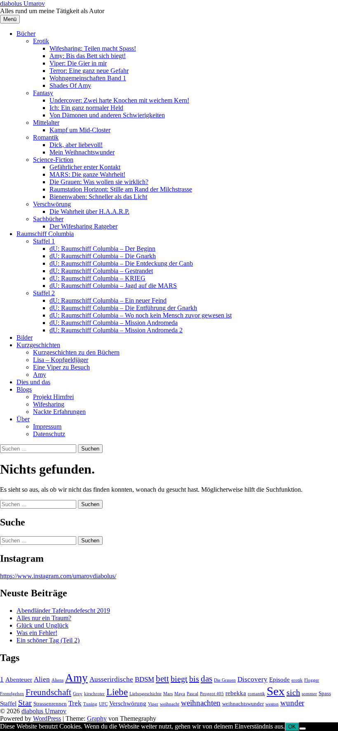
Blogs (24, 389)
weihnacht (169, 704)
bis (194, 678)
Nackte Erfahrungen (59, 411)
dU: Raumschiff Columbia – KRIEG (97, 278)
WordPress (47, 718)
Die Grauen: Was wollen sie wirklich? (98, 181)
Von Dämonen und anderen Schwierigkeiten (107, 115)
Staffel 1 (44, 241)
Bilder (24, 337)
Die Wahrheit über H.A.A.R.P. (89, 211)
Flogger (311, 680)
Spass (325, 693)
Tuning (90, 704)
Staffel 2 (44, 293)
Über (23, 419)
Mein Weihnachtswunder (82, 152)
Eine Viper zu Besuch (61, 367)
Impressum (47, 426)
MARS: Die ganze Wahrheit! (87, 174)
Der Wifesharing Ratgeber (83, 226)
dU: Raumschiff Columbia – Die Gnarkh (102, 255)
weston (272, 704)
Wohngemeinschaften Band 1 (87, 78)
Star (25, 702)
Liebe (117, 692)
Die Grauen (225, 680)
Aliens (57, 680)
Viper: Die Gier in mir (78, 63)
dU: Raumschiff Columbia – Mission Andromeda (113, 322)
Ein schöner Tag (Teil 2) (48, 640)
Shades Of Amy (70, 85)
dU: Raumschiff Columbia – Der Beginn (102, 248)
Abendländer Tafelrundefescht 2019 (63, 610)
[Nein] (302, 728)
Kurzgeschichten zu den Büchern (76, 352)
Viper (153, 704)
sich (293, 692)
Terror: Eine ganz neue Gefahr (89, 70)
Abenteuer (18, 679)
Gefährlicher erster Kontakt (84, 166)
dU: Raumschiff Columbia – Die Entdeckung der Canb (121, 263)
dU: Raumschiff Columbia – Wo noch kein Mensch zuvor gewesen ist (140, 315)
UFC (103, 704)
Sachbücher (48, 218)
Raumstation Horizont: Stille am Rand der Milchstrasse (120, 189)
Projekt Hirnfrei (53, 396)
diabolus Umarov (22, 3)
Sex (276, 691)
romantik (256, 693)
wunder (292, 702)
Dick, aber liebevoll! (76, 144)
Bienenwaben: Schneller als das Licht (98, 196)
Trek (75, 703)
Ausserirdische (111, 679)
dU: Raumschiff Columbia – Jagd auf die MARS (113, 285)
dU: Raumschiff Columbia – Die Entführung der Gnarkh (123, 307)
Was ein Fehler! (36, 632)
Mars (168, 693)
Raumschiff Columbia (45, 233)
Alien (42, 679)
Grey (77, 693)
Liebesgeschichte (145, 693)
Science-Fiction (53, 159)
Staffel (8, 703)
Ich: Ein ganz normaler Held (86, 107)
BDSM (144, 679)
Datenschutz (49, 433)
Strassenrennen (50, 704)
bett (162, 679)
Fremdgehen (12, 693)
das (206, 679)
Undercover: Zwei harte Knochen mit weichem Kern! (119, 100)
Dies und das (33, 381)
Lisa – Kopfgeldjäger (60, 359)
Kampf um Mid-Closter (79, 129)
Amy (39, 374)
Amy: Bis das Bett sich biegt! (87, 55)
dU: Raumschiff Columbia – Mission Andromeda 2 (116, 330)
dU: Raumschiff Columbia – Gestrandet (101, 270)
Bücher (25, 33)
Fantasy (43, 92)
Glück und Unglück (42, 625)
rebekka (235, 692)
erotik (297, 680)
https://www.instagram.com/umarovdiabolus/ (58, 575)
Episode (279, 679)
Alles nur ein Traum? (43, 617)
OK (292, 727)
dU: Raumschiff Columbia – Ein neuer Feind (108, 300)
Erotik (41, 40)
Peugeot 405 (212, 693)
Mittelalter (46, 122)
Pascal (192, 693)
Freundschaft (48, 692)
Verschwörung (52, 204)
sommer (309, 693)
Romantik (46, 137)
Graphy (97, 718)
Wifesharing (48, 404)
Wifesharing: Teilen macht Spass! (92, 48)
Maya (179, 693)
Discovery (252, 679)
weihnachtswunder (243, 704)
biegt (179, 678)
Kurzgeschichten (38, 344)
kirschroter (94, 693)
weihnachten (201, 702)
